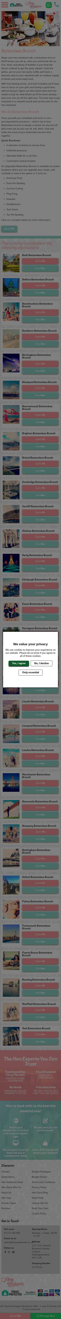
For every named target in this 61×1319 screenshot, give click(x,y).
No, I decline (41, 663)
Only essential (30, 672)
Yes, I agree (19, 663)
